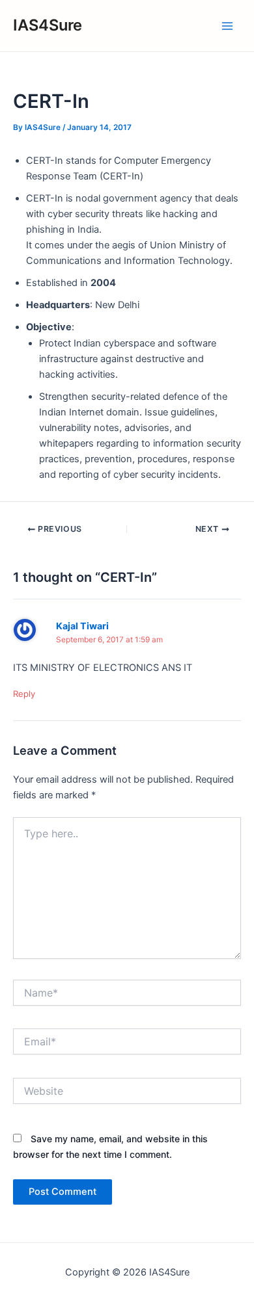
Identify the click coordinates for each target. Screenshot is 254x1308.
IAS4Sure (47, 25)
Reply (24, 693)
